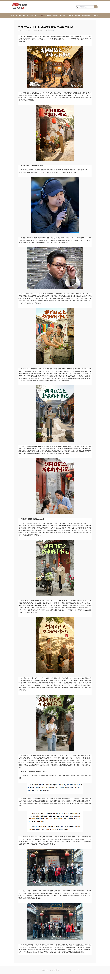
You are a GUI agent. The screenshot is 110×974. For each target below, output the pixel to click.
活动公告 (48, 15)
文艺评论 (55, 15)
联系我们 (96, 15)
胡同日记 (71, 95)
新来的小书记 (82, 238)
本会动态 (26, 15)
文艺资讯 (40, 15)
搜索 (96, 7)
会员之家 (33, 15)
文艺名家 (62, 15)
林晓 (39, 294)
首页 (12, 15)
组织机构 (18, 15)
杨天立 (50, 238)
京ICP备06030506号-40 (75, 970)
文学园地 (70, 15)
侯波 (33, 238)
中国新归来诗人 (87, 15)
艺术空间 (77, 15)
